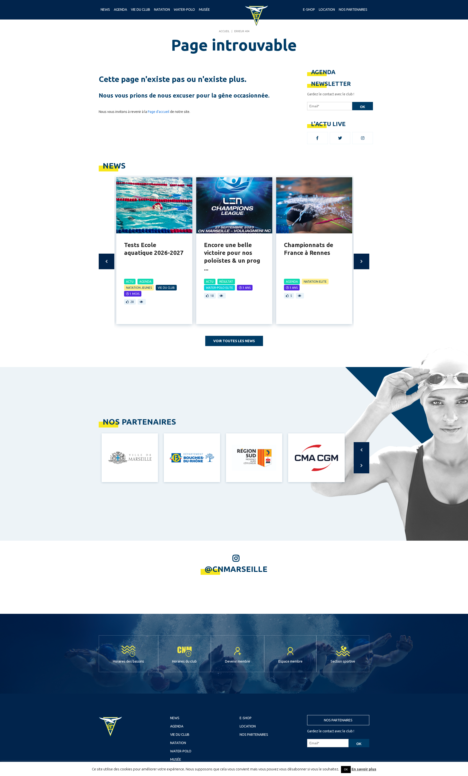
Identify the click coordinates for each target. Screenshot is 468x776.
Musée (204, 9)
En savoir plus (363, 769)
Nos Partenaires (353, 9)
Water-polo (184, 9)
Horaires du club (184, 661)
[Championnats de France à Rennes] (314, 205)
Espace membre (290, 661)
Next (361, 261)
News (105, 9)
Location (327, 9)
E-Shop (309, 9)
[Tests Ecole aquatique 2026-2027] (154, 205)
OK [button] (346, 769)
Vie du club (140, 9)
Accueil (224, 31)
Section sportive (343, 661)
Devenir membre (237, 661)
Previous (106, 261)
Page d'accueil (158, 112)
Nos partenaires (338, 720)
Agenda (120, 9)
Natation (162, 9)
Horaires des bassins (128, 661)
